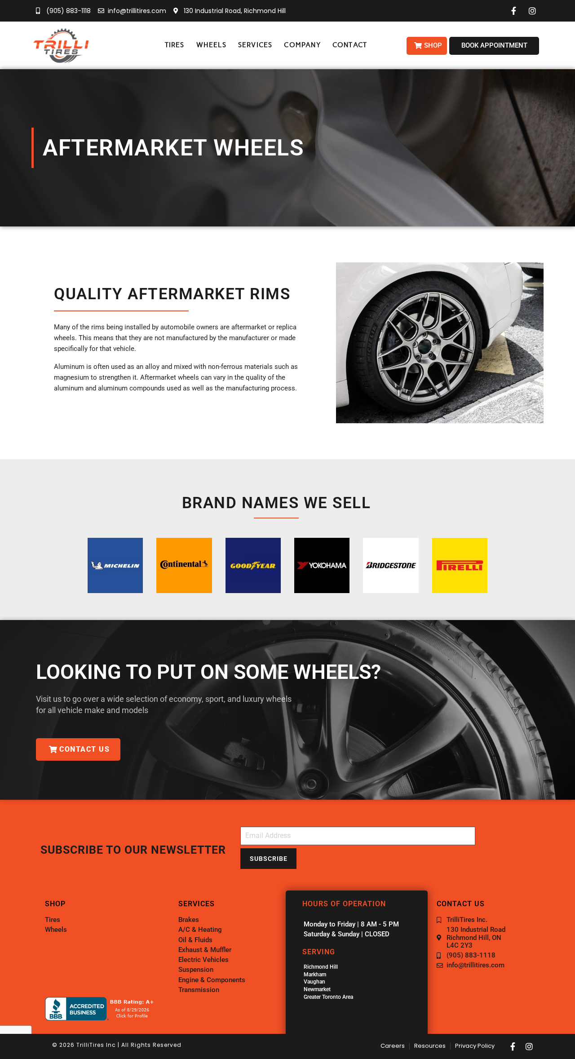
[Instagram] (529, 1046)
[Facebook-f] (513, 1046)
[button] (174, 45)
